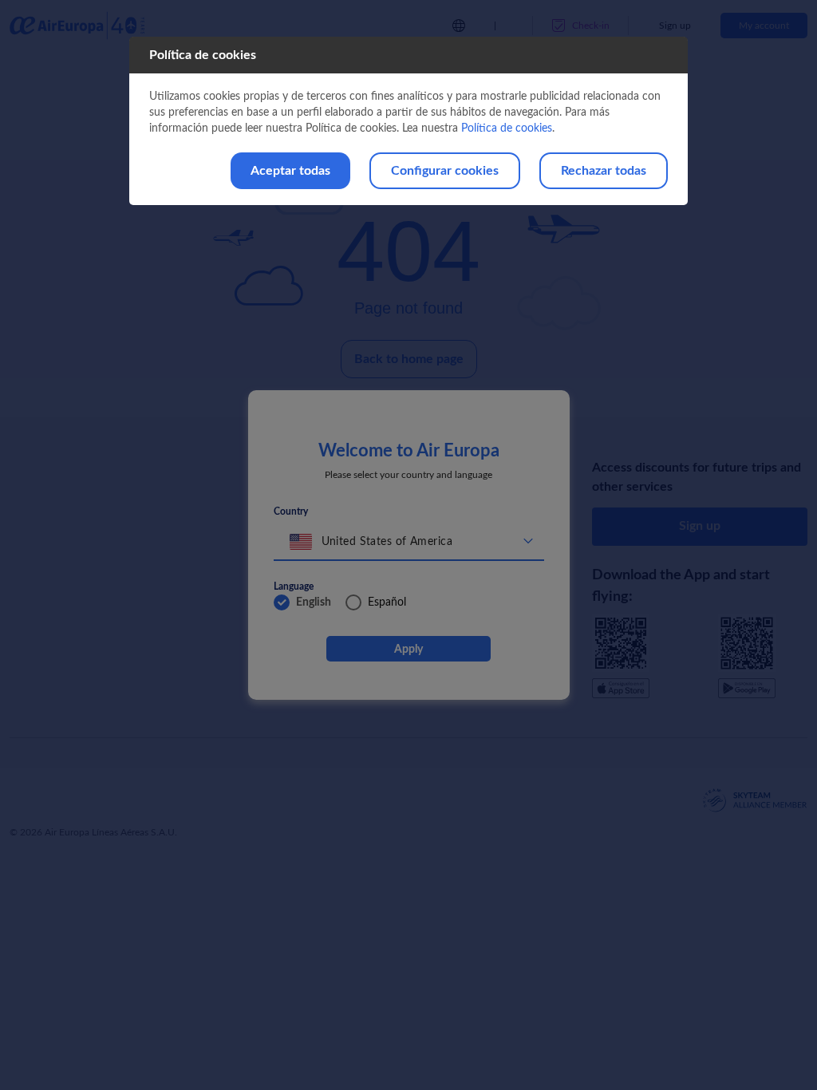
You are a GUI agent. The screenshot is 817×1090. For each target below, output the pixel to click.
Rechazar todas (603, 170)
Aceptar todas (290, 170)
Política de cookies (506, 128)
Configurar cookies (445, 170)
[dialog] (408, 121)
